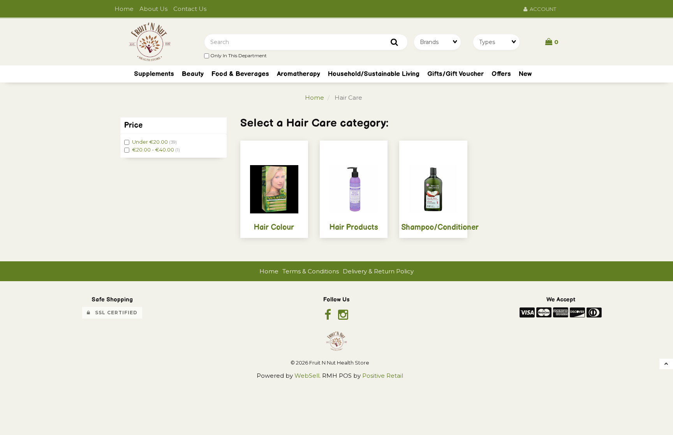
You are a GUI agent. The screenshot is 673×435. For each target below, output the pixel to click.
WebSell (306, 375)
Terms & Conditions (310, 271)
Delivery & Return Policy (378, 271)
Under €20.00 (150, 142)
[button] (551, 41)
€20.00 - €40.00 (153, 149)
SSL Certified (113, 312)
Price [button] (133, 125)
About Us (153, 8)
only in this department (238, 55)
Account (541, 9)
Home (124, 8)
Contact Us (189, 8)
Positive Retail (382, 375)
